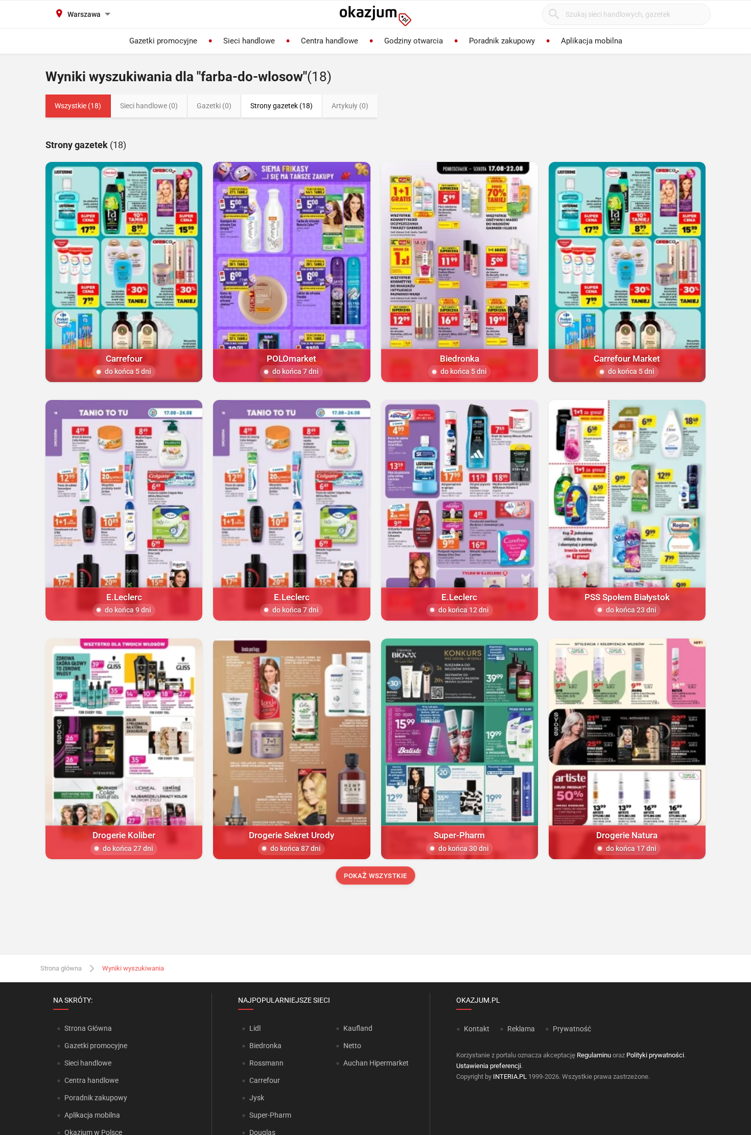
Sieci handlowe (87, 1063)
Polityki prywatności (655, 1055)
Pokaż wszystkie (375, 876)
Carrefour (264, 1080)
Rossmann (266, 1063)
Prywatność (572, 1029)
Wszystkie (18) (78, 106)
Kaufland (357, 1028)
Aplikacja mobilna (92, 1115)
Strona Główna (88, 1028)
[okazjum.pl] (375, 16)
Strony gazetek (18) (281, 106)
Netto (352, 1046)
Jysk (256, 1098)
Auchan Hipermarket (376, 1063)
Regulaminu (594, 1055)
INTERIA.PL (510, 1076)
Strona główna (61, 968)
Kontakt (476, 1029)
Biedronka (265, 1046)
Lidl (255, 1028)
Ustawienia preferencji (488, 1066)
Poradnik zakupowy (95, 1098)
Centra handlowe (91, 1080)
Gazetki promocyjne (95, 1046)
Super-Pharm (270, 1115)
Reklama (521, 1029)
